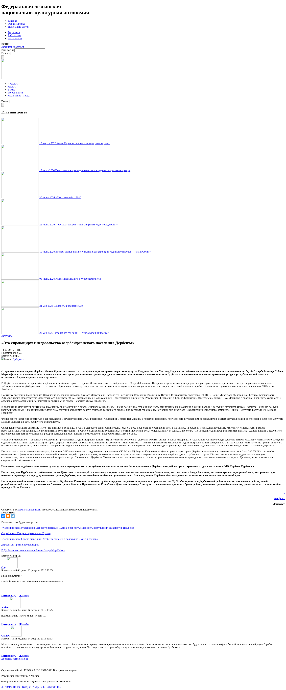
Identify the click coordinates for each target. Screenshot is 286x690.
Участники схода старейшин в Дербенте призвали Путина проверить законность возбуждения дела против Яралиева (67, 527)
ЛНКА (12, 86)
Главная (12, 20)
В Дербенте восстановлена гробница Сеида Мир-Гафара (33, 550)
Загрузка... (7, 335)
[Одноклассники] (8, 516)
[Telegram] (13, 516)
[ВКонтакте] (3, 516)
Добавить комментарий (14, 658)
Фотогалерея (15, 38)
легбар (5, 607)
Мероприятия (15, 92)
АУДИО (37, 687)
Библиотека (14, 35)
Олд (3, 567)
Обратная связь (16, 23)
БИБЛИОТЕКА (52, 687)
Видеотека (14, 32)
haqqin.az (279, 498)
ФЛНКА (13, 83)
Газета (11, 89)
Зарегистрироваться (12, 46)
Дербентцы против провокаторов (20, 544)
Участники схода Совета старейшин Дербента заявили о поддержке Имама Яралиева (49, 539)
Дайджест (18, 359)
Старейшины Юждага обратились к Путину (26, 533)
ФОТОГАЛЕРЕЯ (11, 687)
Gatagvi (5, 635)
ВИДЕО (27, 687)
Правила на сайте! (18, 26)
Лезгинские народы (19, 95)
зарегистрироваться (29, 509)
